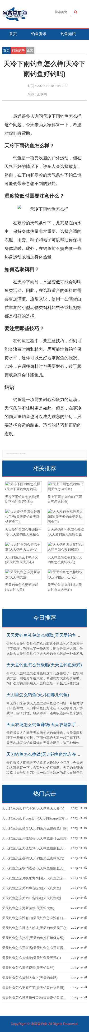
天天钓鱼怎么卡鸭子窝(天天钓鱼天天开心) (33, 808)
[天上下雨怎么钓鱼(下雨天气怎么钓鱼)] (65, 486)
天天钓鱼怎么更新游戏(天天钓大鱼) (28, 908)
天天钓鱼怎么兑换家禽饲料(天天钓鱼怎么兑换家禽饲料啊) (45, 878)
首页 (13, 34)
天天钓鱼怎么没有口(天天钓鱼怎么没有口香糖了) (38, 918)
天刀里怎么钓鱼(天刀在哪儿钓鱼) (37, 694)
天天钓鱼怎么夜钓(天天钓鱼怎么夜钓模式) (33, 858)
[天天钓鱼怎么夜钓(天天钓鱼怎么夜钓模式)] (65, 547)
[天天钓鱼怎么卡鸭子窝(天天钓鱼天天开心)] (23, 547)
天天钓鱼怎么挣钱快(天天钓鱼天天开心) (31, 958)
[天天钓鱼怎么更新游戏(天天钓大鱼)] (23, 574)
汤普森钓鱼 (39, 1024)
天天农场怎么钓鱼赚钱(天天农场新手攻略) (46, 724)
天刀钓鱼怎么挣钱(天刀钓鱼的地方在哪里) (46, 754)
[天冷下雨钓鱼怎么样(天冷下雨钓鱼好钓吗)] (23, 486)
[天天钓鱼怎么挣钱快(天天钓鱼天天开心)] (65, 574)
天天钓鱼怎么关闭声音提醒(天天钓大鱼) (31, 888)
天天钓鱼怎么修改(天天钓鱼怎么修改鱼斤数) (35, 828)
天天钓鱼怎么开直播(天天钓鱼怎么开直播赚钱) (36, 948)
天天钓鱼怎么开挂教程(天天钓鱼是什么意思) (35, 838)
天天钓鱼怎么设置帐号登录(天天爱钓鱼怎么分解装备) (41, 998)
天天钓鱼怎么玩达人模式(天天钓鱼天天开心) (35, 928)
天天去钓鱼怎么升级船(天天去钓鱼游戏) (44, 665)
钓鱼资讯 (38, 34)
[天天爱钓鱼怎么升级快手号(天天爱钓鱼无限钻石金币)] (23, 517)
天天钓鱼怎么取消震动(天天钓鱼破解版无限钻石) (38, 868)
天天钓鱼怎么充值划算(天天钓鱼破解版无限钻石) (38, 848)
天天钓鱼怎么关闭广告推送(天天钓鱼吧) (31, 898)
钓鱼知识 (68, 34)
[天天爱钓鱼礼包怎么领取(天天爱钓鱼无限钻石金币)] (65, 517)
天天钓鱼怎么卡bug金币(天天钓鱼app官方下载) (37, 818)
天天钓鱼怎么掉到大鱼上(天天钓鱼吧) (30, 978)
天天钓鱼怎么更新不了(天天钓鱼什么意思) (33, 988)
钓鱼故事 (18, 50)
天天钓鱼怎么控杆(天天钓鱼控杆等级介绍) (33, 938)
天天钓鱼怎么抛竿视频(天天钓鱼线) (28, 968)
